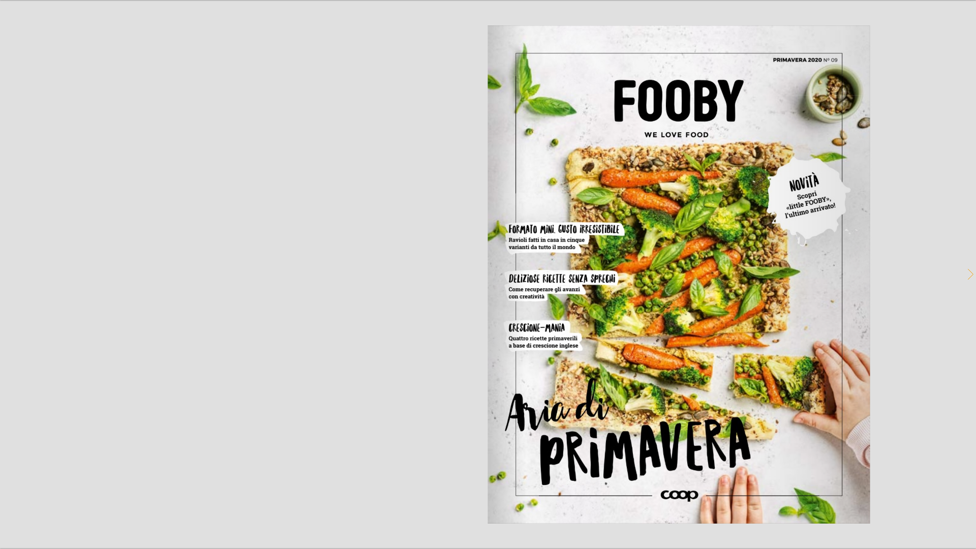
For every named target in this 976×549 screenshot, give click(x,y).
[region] (488, 274)
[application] (488, 274)
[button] (970, 274)
